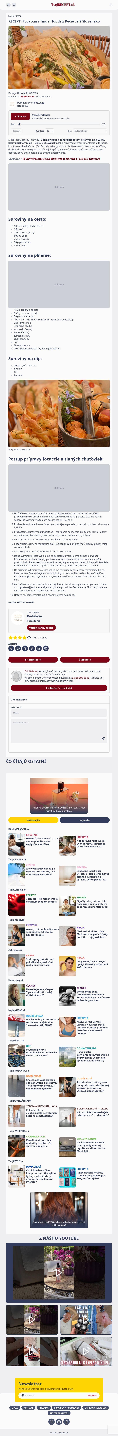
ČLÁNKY (30, 985)
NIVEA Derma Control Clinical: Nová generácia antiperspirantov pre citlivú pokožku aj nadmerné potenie (93, 1027)
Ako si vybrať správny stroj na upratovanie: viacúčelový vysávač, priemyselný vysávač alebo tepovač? (93, 1086)
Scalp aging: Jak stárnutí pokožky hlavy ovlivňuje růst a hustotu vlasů (40, 962)
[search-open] (14, 5)
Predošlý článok (33, 659)
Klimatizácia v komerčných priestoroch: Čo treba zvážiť (92, 1114)
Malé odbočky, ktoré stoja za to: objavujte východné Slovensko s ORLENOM (42, 1022)
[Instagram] (51, 1422)
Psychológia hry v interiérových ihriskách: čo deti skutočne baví (41, 1052)
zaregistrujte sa (80, 677)
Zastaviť (16, 131)
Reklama (43, 1407)
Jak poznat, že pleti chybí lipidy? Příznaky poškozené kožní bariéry (92, 964)
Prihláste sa (31, 671)
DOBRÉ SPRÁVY (34, 1015)
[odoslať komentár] (103, 738)
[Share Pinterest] (32, 648)
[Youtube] (59, 1422)
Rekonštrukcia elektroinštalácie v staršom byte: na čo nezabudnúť (42, 1113)
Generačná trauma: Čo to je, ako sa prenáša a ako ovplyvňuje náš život (42, 841)
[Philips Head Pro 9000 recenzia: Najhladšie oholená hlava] (86, 1319)
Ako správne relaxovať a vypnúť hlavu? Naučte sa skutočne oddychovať (91, 843)
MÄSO (19, 16)
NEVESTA (82, 867)
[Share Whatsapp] (18, 648)
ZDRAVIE (31, 895)
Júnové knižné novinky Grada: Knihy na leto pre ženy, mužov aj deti (91, 1175)
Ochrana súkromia (95, 1407)
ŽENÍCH (30, 865)
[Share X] (25, 648)
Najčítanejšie (33, 820)
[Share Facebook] (11, 648)
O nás (15, 1407)
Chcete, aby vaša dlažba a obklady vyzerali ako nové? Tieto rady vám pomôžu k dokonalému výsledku (41, 1084)
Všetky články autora (41, 627)
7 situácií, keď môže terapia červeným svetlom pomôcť (42, 900)
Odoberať (92, 1395)
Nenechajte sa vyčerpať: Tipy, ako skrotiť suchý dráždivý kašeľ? (40, 992)
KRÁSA (80, 927)
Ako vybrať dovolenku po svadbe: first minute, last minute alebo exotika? (40, 871)
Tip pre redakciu (59, 1413)
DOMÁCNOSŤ (33, 1076)
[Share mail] (46, 648)
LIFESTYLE (32, 834)
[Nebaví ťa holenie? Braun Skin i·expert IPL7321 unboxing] (32, 1351)
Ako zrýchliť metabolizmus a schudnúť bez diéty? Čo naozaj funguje (42, 932)
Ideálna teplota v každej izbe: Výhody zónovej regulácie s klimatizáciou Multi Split (91, 1147)
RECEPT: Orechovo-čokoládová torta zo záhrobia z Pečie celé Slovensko (61, 158)
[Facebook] (66, 1422)
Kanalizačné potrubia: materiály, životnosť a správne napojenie (39, 1143)
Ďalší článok (85, 659)
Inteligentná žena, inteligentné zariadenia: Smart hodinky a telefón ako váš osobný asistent (93, 996)
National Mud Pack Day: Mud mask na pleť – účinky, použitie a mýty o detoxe (92, 934)
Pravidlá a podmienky (66, 1407)
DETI (28, 1046)
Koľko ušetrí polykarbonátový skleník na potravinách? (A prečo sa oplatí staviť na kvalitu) (93, 1056)
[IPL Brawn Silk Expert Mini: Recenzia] (86, 1351)
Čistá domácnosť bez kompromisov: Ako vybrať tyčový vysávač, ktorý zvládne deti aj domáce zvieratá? (41, 1176)
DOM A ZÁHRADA (86, 1048)
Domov (11, 16)
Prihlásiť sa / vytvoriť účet (59, 688)
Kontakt (28, 1407)
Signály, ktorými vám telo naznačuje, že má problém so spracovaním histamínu (92, 904)
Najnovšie (85, 820)
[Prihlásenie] (8, 5)
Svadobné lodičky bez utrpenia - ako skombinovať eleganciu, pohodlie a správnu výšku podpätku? (93, 875)
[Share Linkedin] (39, 648)
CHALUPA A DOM (35, 1136)
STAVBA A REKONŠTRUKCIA (41, 1106)
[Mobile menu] (112, 5)
